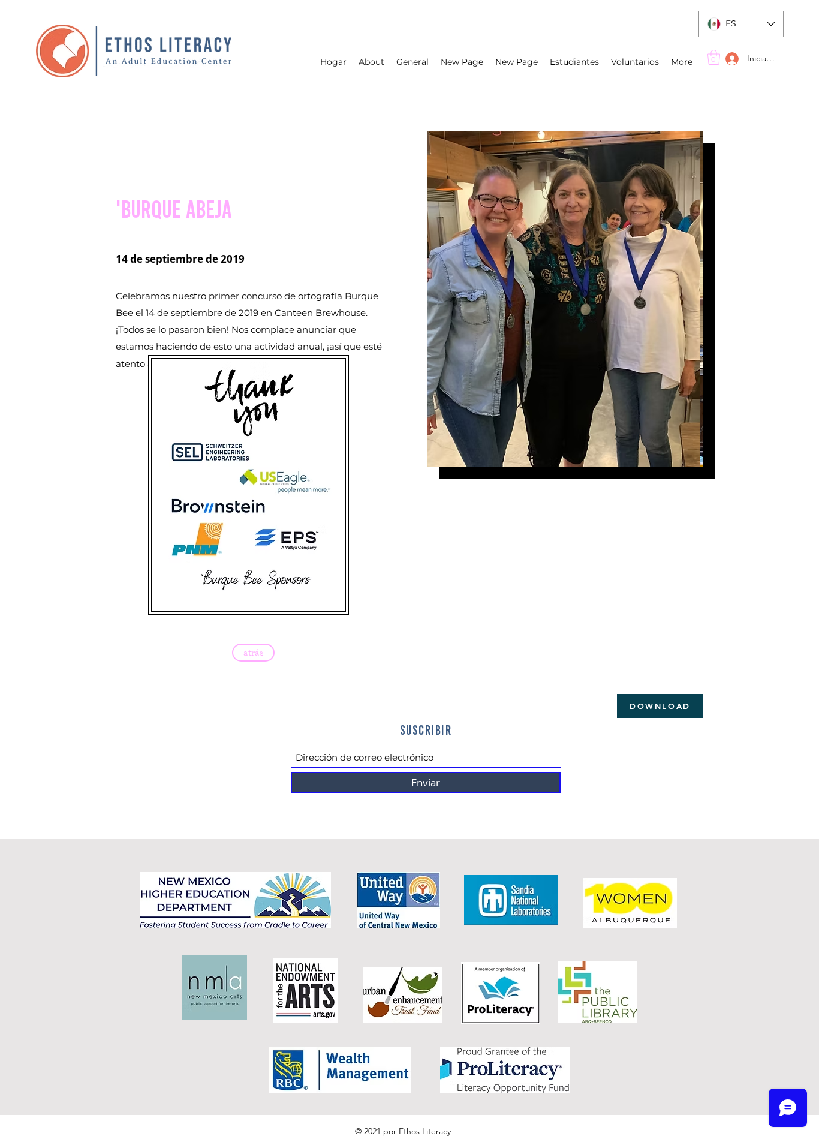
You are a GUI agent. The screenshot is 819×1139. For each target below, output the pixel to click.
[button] (713, 57)
